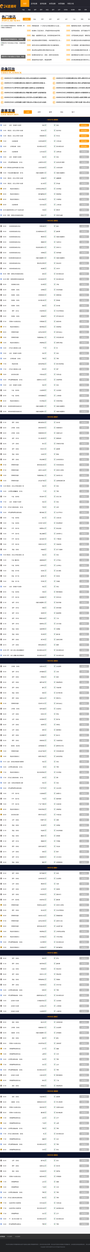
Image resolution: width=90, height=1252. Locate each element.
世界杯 (66, 10)
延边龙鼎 (58, 528)
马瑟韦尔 (58, 242)
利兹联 (43, 830)
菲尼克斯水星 (60, 337)
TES (43, 507)
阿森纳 (58, 979)
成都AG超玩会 (41, 995)
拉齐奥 (43, 889)
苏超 (13, 571)
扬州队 (43, 576)
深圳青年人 (59, 533)
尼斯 (57, 820)
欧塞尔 (43, 714)
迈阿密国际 (41, 746)
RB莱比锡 (42, 618)
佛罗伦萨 (42, 682)
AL (44, 1134)
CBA (85, 10)
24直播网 (9, 1236)
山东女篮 (42, 151)
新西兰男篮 (59, 342)
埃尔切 (58, 422)
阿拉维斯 (42, 459)
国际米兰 (58, 894)
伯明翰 (43, 290)
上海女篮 (58, 204)
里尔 (43, 443)
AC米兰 (42, 449)
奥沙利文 (58, 130)
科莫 (57, 873)
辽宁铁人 (58, 560)
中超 (23, 10)
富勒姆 (43, 316)
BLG (43, 1197)
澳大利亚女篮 (41, 1208)
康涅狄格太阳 (41, 465)
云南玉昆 (58, 518)
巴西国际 (42, 321)
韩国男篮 (58, 194)
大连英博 (42, 390)
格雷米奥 (58, 321)
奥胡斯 (43, 268)
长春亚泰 (58, 804)
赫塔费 (58, 231)
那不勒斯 (42, 873)
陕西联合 (42, 528)
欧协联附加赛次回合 (14, 226)
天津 (57, 1054)
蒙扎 (43, 687)
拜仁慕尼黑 (41, 438)
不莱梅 (58, 841)
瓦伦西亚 (58, 878)
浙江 (43, 518)
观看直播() (84, 125)
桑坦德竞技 (41, 422)
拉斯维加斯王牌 (60, 480)
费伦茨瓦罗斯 (41, 263)
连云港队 (58, 571)
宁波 (43, 799)
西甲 (41, 10)
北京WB (42, 942)
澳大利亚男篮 (60, 364)
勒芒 (57, 851)
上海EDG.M (41, 162)
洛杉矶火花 (59, 475)
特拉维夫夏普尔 (40, 247)
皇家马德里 (41, 846)
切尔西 (43, 284)
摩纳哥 (43, 237)
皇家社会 (42, 698)
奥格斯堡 (42, 857)
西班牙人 (58, 698)
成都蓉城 (42, 560)
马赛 (57, 884)
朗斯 (57, 645)
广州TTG (42, 788)
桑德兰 (43, 836)
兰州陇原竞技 (41, 1000)
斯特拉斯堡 (41, 645)
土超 (13, 969)
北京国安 (58, 390)
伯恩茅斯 (42, 629)
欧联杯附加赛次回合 (14, 263)
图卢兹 (58, 719)
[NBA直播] (8, 6)
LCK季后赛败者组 (13, 1128)
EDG (43, 369)
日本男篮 (58, 189)
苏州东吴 (58, 597)
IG (57, 348)
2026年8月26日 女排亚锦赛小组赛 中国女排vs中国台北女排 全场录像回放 (27, 102)
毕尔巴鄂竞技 (60, 311)
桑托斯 (58, 900)
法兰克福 (58, 623)
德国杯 (13, 1033)
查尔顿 (58, 305)
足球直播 (34, 3)
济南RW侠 (59, 380)
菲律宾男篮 (59, 401)
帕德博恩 (58, 613)
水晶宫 (43, 454)
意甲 (53, 10)
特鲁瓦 (58, 724)
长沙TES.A (59, 512)
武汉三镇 (58, 496)
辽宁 (43, 1048)
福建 (57, 1048)
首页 (24, 3)
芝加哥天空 (41, 703)
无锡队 (58, 581)
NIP (57, 369)
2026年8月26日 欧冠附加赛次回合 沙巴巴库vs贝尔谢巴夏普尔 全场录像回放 (28, 97)
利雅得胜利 (41, 433)
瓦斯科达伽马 (60, 1107)
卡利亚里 (42, 894)
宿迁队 (58, 576)
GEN (43, 990)
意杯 (13, 1022)
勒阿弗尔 (58, 730)
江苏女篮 (58, 141)
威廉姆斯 (58, 178)
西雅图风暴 (59, 915)
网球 (8, 215)
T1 (44, 491)
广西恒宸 (58, 539)
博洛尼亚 (58, 974)
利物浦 (43, 549)
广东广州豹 (41, 804)
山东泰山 (58, 565)
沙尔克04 (58, 857)
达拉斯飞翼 (59, 926)
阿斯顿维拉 (41, 979)
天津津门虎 (41, 523)
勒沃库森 (58, 602)
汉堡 (57, 671)
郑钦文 (43, 215)
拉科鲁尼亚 (41, 878)
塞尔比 (43, 130)
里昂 (43, 730)
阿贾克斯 (42, 226)
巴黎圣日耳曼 (60, 443)
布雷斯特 (42, 719)
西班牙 (58, 210)
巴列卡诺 (58, 985)
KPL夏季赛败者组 (13, 162)
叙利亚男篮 (41, 364)
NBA (79, 10)
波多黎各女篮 (60, 1208)
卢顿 (57, 284)
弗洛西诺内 (59, 682)
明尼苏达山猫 (41, 905)
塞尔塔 (43, 910)
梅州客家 (58, 799)
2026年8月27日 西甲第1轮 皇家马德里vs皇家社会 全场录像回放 (24, 88)
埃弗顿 (58, 629)
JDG (43, 777)
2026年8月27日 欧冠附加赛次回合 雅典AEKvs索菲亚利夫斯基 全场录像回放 (28, 83)
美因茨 (43, 613)
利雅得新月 (59, 428)
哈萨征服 (42, 709)
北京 (43, 1064)
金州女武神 (41, 332)
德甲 (35, 10)
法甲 (59, 10)
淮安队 (43, 571)
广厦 (57, 1080)
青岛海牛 (42, 496)
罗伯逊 (58, 183)
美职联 (13, 746)
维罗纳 (58, 1171)
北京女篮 (42, 204)
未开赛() (84, 151)
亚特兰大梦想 (60, 470)
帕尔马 (58, 735)
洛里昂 (43, 724)
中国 (43, 210)
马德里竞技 (59, 740)
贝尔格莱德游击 (40, 231)
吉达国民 (58, 666)
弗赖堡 (43, 242)
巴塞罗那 (42, 311)
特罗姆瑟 (58, 252)
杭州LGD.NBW (60, 162)
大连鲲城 (42, 793)
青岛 (43, 1080)
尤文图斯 (42, 735)
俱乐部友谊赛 (15, 374)
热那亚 (58, 889)
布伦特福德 (59, 290)
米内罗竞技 (41, 1043)
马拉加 (58, 846)
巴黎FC (42, 820)
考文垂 (43, 634)
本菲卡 (58, 268)
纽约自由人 (59, 332)
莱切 (43, 958)
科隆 (43, 608)
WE (57, 777)
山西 (43, 1054)
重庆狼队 (42, 512)
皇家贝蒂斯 (59, 639)
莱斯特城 (58, 295)
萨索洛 (43, 677)
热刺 (43, 305)
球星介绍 (70, 3)
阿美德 (43, 969)
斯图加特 (58, 438)
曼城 (57, 454)
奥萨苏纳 (42, 963)
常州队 (43, 581)
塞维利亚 (42, 740)
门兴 (57, 618)
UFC (8, 650)
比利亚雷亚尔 (60, 459)
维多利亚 (42, 1107)
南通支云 (58, 793)
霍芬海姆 (58, 608)
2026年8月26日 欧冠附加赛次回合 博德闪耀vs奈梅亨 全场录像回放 (25, 93)
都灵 (57, 677)
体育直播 (52, 3)
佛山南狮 (42, 533)
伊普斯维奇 (41, 295)
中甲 (13, 528)
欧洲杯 (73, 10)
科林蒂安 (42, 900)
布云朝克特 (41, 279)
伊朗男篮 (42, 342)
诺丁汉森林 (59, 549)
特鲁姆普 (42, 136)
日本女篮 (42, 1203)
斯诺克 (9, 130)
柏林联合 (42, 623)
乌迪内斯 (58, 687)
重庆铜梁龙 (59, 592)
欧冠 (47, 10)
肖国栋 (43, 178)
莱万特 (43, 639)
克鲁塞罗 (58, 1043)
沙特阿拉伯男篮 (40, 189)
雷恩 (43, 851)
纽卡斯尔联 (41, 300)
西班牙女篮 (41, 814)
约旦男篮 (42, 401)
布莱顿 (43, 252)
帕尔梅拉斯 (59, 1112)
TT (44, 348)
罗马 (57, 958)
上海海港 (58, 395)
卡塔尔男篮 (41, 199)
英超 (29, 10)
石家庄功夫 (41, 544)
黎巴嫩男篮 (41, 194)
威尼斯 (58, 449)
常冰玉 (58, 136)
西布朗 (58, 300)
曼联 (43, 862)
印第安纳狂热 (60, 465)
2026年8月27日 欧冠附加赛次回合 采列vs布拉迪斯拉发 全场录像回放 (26, 78)
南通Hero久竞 (41, 380)
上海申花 (42, 565)
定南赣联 (42, 597)
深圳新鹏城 (41, 395)
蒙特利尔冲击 (60, 746)
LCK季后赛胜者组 (13, 491)
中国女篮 (42, 374)
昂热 (57, 714)
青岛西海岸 (59, 523)
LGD (57, 507)
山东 (57, 1064)
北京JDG (58, 788)
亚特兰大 (58, 247)
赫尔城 (58, 634)
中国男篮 (58, 199)
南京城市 (42, 539)
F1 (10, 1219)
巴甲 (13, 900)
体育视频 (61, 3)
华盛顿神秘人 (41, 337)
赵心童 (43, 183)
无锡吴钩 (58, 544)
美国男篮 (58, 327)
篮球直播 (43, 3)
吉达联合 (58, 709)
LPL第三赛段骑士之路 (15, 348)
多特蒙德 (42, 671)
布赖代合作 (59, 433)
